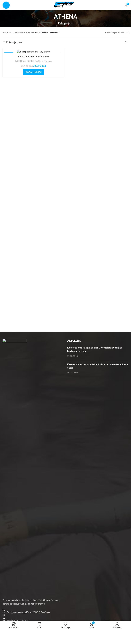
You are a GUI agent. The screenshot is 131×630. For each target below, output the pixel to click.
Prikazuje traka (14, 42)
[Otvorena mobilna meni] (6, 5)
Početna (7, 32)
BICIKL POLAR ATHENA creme (33, 56)
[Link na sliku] (14, 466)
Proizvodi (20, 32)
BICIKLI (30, 61)
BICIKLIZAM (20, 61)
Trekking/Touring (43, 61)
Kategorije (64, 23)
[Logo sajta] (65, 4)
